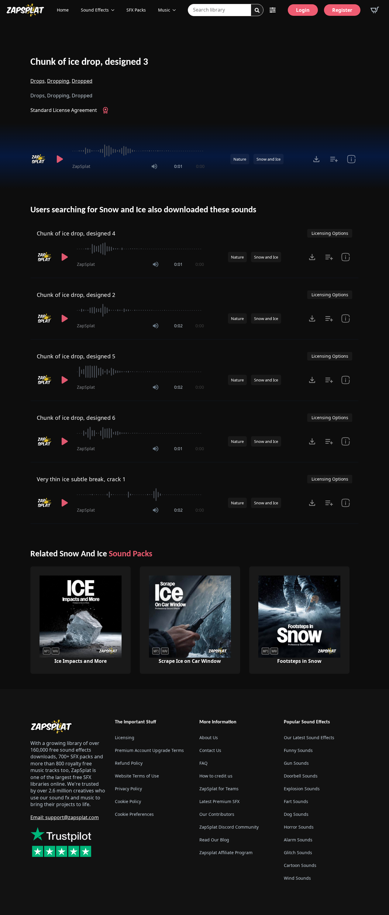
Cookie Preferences (134, 814)
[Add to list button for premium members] (334, 159)
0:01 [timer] (178, 166)
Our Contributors (216, 814)
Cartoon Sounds (300, 865)
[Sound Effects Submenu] (114, 10)
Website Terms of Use (137, 776)
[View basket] (375, 10)
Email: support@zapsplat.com (64, 817)
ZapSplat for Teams (219, 788)
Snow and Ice (268, 159)
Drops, (38, 81)
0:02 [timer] (178, 326)
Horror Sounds (299, 827)
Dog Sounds (296, 814)
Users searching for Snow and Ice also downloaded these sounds (143, 210)
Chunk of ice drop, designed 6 (76, 417)
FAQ (203, 763)
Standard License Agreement (63, 110)
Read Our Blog (214, 840)
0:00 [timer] (200, 166)
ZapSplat (81, 166)
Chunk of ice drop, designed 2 (76, 294)
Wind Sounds (297, 878)
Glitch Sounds (298, 852)
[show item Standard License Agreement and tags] (351, 159)
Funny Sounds (298, 750)
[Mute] (154, 166)
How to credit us (215, 776)
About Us (208, 737)
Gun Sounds (296, 763)
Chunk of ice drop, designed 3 (89, 62)
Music (164, 10)
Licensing (124, 737)
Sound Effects (95, 10)
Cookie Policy (128, 801)
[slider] (138, 150)
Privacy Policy (128, 788)
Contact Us (210, 750)
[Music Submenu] (176, 10)
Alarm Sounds (298, 840)
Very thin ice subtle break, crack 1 (81, 479)
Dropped (82, 81)
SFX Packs (136, 10)
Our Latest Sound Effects (309, 737)
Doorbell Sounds (301, 776)
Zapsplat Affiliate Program (226, 852)
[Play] (59, 159)
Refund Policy (129, 763)
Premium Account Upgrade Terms (149, 750)
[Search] (257, 10)
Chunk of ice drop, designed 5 (76, 356)
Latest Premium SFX (219, 801)
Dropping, (59, 81)
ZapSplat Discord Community (229, 827)
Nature (239, 159)
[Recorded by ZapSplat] (39, 159)
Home (63, 10)
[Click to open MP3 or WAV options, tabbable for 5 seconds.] (316, 159)
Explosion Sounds (302, 788)
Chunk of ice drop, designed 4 (76, 233)
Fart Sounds (296, 801)
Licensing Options (330, 233)
